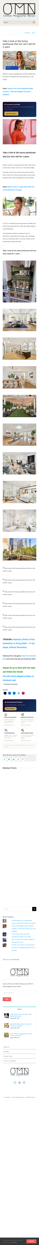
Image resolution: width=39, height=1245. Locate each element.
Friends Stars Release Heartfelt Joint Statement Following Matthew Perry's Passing (23, 947)
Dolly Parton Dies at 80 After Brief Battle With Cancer (20, 1015)
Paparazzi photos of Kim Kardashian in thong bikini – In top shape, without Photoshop (19, 643)
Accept (31, 1241)
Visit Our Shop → (10, 708)
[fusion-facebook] (15, 1082)
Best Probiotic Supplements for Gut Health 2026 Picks (21, 1034)
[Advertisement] (19, 1120)
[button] (6, 1025)
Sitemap (6, 1051)
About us (6, 1047)
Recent (20, 1009)
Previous (27, 33)
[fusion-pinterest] (24, 1082)
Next (33, 33)
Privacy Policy (8, 1056)
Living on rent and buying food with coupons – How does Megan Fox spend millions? (18, 92)
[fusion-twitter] (19, 1082)
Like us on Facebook (11, 959)
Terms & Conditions (10, 1061)
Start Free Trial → (11, 113)
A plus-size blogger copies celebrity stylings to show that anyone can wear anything (24, 928)
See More (14, 1242)
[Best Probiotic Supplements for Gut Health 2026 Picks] (6, 1034)
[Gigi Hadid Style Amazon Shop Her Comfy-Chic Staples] (6, 1024)
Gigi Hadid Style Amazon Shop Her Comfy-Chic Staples (21, 1025)
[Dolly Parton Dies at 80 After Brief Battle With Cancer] (6, 1015)
